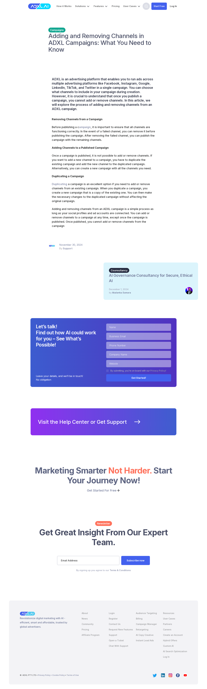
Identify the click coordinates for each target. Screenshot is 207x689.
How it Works (64, 6)
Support (67, 248)
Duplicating (59, 184)
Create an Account (173, 635)
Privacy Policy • (45, 675)
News (85, 618)
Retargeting (142, 629)
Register (113, 618)
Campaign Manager (146, 624)
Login (112, 613)
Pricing (116, 6)
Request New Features (121, 629)
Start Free (159, 6)
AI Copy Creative (145, 635)
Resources (168, 613)
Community (87, 624)
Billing (139, 618)
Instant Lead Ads (145, 640)
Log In (173, 6)
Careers (167, 629)
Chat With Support (118, 646)
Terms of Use (73, 675)
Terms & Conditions (120, 570)
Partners (167, 624)
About (85, 613)
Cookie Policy (58, 675)
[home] (39, 6)
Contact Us (114, 624)
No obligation (43, 379)
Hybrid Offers (170, 640)
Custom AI (168, 646)
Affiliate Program (90, 635)
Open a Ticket (116, 640)
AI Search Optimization (175, 651)
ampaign (85, 127)
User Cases (169, 618)
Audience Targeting (146, 613)
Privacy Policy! (158, 370)
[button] (82, 6)
